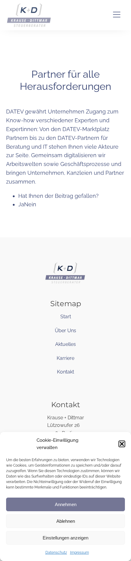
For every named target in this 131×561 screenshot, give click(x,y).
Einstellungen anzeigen (65, 537)
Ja (21, 204)
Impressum (79, 552)
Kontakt (65, 372)
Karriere (65, 358)
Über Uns (65, 330)
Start (65, 316)
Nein (30, 204)
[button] (122, 444)
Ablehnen (65, 521)
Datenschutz (56, 552)
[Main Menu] (117, 15)
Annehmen (65, 504)
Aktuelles (65, 344)
